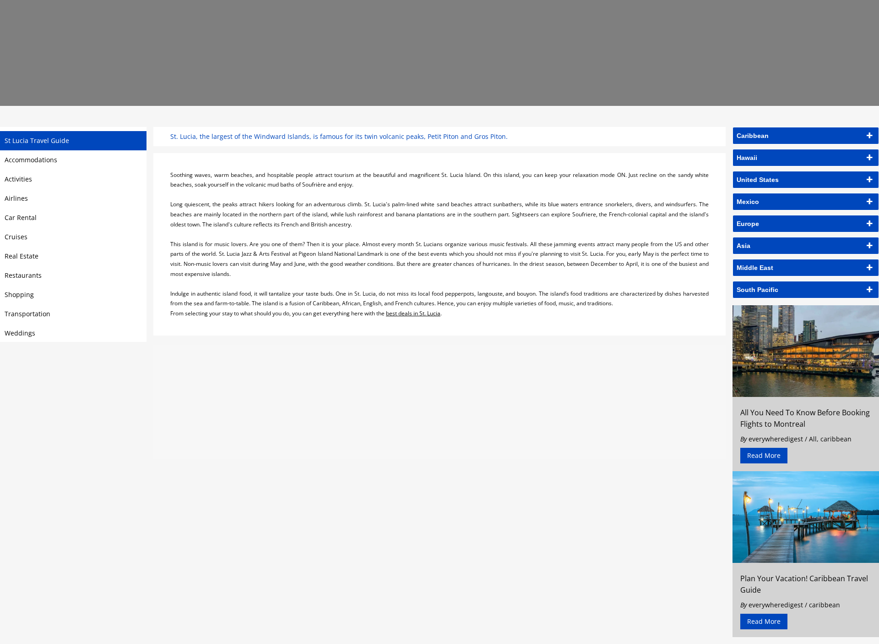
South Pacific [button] (757, 289)
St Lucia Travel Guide (37, 140)
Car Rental (21, 217)
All (813, 439)
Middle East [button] (755, 267)
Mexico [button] (748, 201)
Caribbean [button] (753, 135)
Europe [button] (748, 223)
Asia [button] (743, 245)
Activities (18, 179)
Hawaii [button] (747, 157)
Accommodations (31, 159)
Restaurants (23, 275)
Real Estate (21, 256)
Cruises (16, 236)
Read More (764, 455)
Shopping (19, 294)
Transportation (27, 313)
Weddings (20, 333)
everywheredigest (776, 439)
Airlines (16, 198)
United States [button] (758, 179)
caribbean (836, 439)
